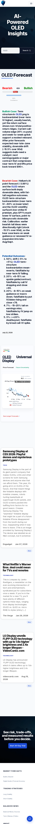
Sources (17, 812)
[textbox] (10, 50)
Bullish (5, 777)
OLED (19, 114)
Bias (29, 551)
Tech (5, 816)
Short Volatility (7, 798)
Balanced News (8, 812)
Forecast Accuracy (19, 781)
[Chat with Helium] (30, 819)
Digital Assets (7, 781)
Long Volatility (7, 794)
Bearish (11, 777)
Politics (16, 816)
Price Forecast (8, 367)
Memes (10, 816)
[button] (11, 416)
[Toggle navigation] (31, 3)
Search (25, 50)
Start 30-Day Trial (17, 746)
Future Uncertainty (22, 367)
